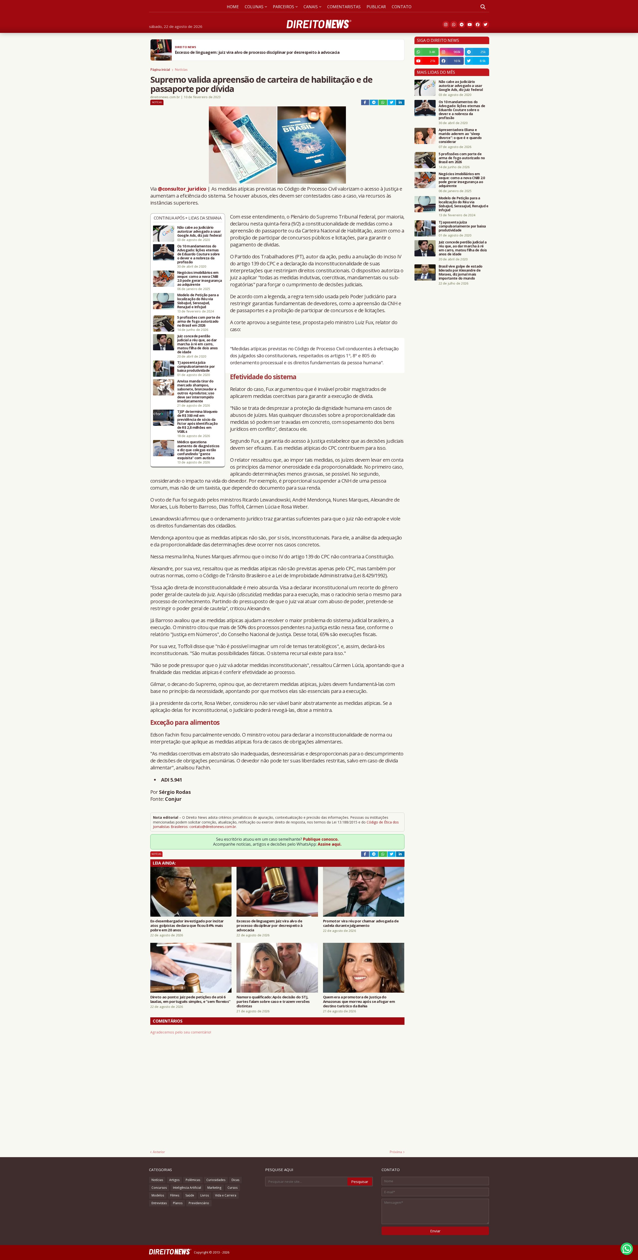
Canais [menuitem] (311, 6)
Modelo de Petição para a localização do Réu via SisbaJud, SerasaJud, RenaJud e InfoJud (198, 301)
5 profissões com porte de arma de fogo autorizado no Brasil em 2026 (198, 321)
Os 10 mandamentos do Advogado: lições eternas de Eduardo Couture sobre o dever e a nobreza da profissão (198, 254)
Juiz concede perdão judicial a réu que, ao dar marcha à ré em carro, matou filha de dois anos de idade (197, 344)
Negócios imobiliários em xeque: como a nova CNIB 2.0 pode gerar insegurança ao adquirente (199, 279)
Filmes (174, 1195)
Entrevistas (159, 1203)
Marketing (214, 1188)
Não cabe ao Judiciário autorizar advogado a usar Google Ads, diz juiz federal (199, 231)
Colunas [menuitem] (254, 6)
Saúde (189, 1195)
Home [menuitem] (233, 6)
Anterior (159, 1152)
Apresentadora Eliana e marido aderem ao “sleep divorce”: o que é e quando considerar (460, 136)
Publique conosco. (320, 839)
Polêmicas (193, 1180)
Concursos (159, 1188)
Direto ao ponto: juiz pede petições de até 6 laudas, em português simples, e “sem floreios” (190, 999)
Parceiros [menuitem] (283, 6)
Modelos (158, 1195)
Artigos (174, 1180)
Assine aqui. (329, 844)
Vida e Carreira (225, 1195)
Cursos (233, 1188)
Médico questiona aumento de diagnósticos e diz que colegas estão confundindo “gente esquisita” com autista (198, 450)
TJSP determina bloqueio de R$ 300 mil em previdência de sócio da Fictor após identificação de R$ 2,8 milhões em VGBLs (197, 422)
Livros (204, 1195)
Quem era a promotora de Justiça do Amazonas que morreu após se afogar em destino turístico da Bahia (359, 1001)
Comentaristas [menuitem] (344, 6)
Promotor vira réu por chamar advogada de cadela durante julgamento (361, 923)
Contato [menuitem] (401, 6)
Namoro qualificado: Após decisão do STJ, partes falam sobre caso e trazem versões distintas (273, 1001)
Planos (177, 1203)
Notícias (181, 69)
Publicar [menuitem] (376, 6)
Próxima (396, 1152)
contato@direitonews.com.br (212, 826)
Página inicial (160, 69)
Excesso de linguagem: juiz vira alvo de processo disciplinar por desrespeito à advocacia (269, 925)
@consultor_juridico (182, 188)
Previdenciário (199, 1203)
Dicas (235, 1180)
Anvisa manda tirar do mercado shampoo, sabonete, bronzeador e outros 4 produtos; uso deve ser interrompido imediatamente (197, 391)
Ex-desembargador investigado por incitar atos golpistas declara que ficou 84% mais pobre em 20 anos (187, 925)
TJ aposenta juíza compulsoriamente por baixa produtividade (196, 366)
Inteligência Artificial (187, 1188)
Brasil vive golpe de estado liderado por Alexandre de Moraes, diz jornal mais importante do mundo (460, 272)
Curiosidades (215, 1180)
